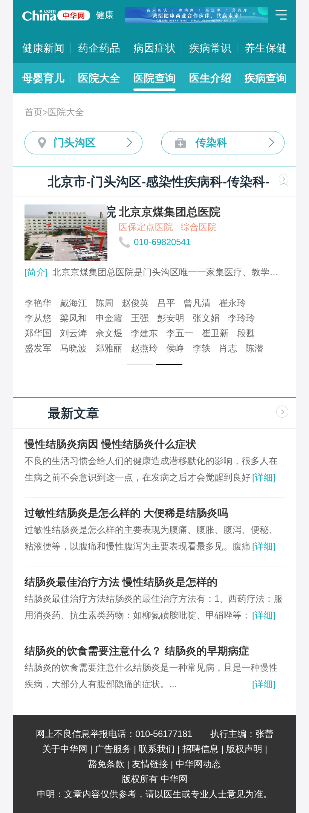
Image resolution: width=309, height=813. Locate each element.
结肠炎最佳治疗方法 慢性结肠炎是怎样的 (120, 582)
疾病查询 (266, 78)
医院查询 (154, 78)
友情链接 (150, 764)
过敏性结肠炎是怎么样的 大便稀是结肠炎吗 (126, 513)
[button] (140, 364)
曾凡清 (197, 303)
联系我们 (157, 749)
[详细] (263, 477)
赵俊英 (135, 303)
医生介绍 (210, 78)
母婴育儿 (43, 78)
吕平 (166, 303)
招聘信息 (200, 749)
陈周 (104, 303)
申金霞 (108, 318)
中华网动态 (198, 764)
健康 (105, 15)
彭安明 (170, 318)
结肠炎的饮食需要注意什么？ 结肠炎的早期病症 (136, 651)
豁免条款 (106, 764)
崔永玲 (232, 303)
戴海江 (73, 303)
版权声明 (244, 749)
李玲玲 (241, 318)
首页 (33, 112)
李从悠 (38, 318)
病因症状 (154, 48)
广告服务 (113, 749)
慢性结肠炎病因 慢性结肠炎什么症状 (110, 444)
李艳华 (38, 303)
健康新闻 (43, 48)
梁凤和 (73, 318)
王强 (140, 318)
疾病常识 (210, 48)
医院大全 (99, 78)
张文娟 (206, 318)
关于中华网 (64, 749)
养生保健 (266, 48)
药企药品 (99, 48)
